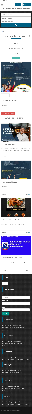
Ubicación (5, 300)
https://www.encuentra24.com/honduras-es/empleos (16, 359)
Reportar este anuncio (9, 113)
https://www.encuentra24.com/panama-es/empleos (15, 404)
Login (18, 4)
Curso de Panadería (9, 144)
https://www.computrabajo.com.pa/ (11, 402)
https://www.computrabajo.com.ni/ (11, 370)
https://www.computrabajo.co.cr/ (11, 386)
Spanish (5, 283)
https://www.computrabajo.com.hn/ (11, 357)
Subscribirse (6, 314)
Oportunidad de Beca (10, 182)
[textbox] (8, 18)
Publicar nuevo (26, 4)
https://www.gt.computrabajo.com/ (11, 325)
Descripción (5, 95)
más (27, 157)
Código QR (13, 95)
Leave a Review (16, 57)
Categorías (5, 295)
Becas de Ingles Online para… (13, 257)
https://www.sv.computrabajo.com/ (11, 341)
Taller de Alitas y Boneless (12, 220)
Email (3, 307)
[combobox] (16, 18)
